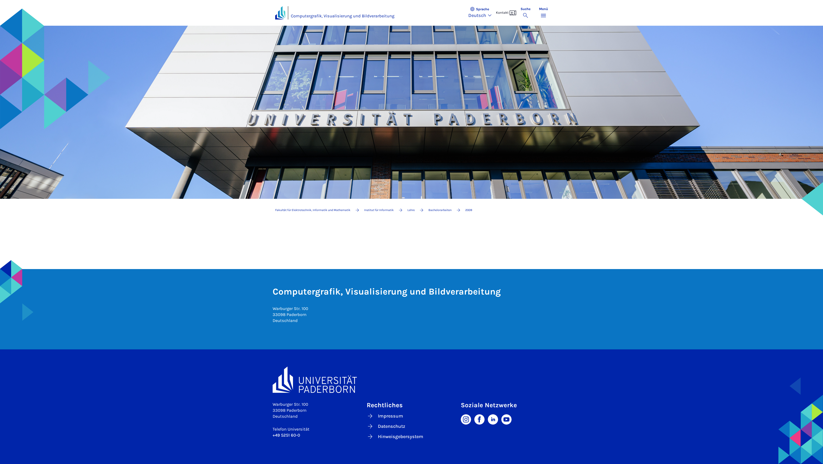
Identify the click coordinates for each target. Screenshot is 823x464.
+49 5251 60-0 (286, 435)
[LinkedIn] (493, 419)
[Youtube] (506, 419)
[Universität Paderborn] (412, 380)
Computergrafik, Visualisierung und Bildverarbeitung (342, 15)
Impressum (390, 416)
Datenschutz (391, 426)
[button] (482, 12)
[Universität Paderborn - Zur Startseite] (280, 12)
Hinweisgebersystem (400, 436)
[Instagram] (466, 419)
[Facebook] (479, 419)
